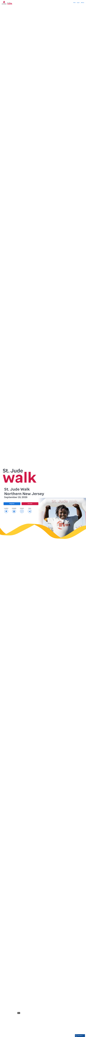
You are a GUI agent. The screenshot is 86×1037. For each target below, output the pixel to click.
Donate (30, 503)
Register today (9, 1035)
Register (12, 503)
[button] (80, 1035)
